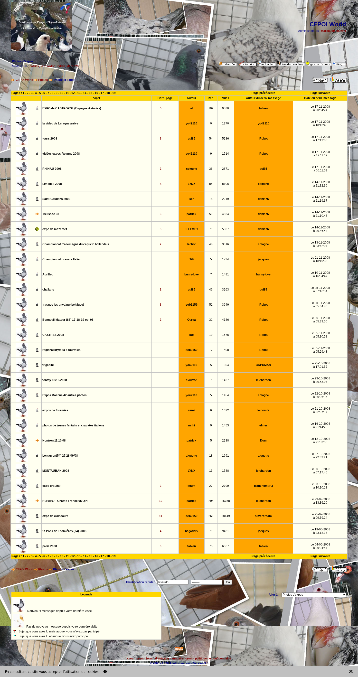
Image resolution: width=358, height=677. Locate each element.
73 (211, 546)
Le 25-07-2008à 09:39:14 (320, 516)
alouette (191, 380)
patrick (341, 31)
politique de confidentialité (213, 658)
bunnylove (191, 274)
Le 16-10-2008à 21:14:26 (320, 425)
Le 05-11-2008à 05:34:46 (320, 304)
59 (211, 214)
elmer (263, 425)
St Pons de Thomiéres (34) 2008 (64, 531)
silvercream (263, 516)
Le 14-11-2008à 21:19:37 (320, 199)
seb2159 (192, 304)
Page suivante (320, 93)
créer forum (135, 658)
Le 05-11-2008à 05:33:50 (320, 319)
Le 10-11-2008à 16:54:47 (320, 274)
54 (211, 138)
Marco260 (328, 31)
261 (211, 516)
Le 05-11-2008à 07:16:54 (320, 289)
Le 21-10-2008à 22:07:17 (320, 410)
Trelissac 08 (50, 214)
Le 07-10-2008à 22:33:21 (320, 455)
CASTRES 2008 (53, 335)
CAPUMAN (263, 365)
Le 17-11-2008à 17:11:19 (320, 153)
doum (191, 486)
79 (211, 531)
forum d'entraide (157, 658)
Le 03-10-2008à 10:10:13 (320, 485)
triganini (48, 365)
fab (191, 335)
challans (48, 289)
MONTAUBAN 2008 (55, 470)
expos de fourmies (55, 410)
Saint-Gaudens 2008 (56, 199)
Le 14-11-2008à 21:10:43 (320, 214)
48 (211, 244)
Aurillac (47, 274)
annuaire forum (182, 658)
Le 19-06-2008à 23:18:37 (320, 531)
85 (211, 184)
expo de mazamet (54, 229)
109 (211, 108)
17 (102, 93)
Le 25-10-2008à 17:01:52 (320, 365)
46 (211, 289)
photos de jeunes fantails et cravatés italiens (73, 425)
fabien (263, 108)
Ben (191, 199)
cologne (191, 168)
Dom (263, 440)
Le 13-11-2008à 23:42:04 (320, 244)
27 (211, 486)
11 (67, 93)
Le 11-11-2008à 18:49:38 (320, 259)
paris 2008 (49, 546)
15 (90, 93)
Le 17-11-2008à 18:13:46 (320, 123)
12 (73, 93)
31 (211, 319)
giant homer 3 (263, 486)
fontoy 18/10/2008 (54, 380)
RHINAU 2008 (52, 168)
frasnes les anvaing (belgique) (63, 304)
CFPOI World (24, 80)
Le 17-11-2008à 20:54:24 (320, 108)
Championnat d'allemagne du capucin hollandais (75, 244)
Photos (43, 80)
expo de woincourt (55, 516)
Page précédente (263, 93)
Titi (191, 259)
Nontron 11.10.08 (54, 440)
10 (61, 93)
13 (79, 93)
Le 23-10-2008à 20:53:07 (320, 380)
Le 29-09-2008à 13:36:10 (320, 501)
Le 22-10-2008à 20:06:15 (320, 395)
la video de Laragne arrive (60, 123)
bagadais (191, 531)
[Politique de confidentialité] (105, 671)
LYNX (191, 184)
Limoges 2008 (52, 184)
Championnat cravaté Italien (61, 259)
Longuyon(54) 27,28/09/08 (60, 455)
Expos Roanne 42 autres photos (64, 395)
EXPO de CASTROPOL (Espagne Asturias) (71, 108)
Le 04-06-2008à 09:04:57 (320, 546)
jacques (263, 259)
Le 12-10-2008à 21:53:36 (320, 440)
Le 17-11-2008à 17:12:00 (320, 138)
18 (108, 93)
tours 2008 (49, 138)
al (191, 108)
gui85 (191, 138)
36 (211, 168)
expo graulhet (51, 486)
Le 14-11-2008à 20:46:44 (320, 229)
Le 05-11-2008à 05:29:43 (320, 350)
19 (114, 93)
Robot (263, 138)
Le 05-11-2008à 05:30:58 (320, 334)
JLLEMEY (191, 229)
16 (96, 93)
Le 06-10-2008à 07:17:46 (320, 470)
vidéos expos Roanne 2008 (61, 153)
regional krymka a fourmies (61, 350)
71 (211, 229)
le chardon (48, 66)
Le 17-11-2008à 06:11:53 (320, 168)
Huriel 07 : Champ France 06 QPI (64, 501)
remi (191, 410)
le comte (263, 410)
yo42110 (191, 123)
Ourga (191, 319)
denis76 (263, 199)
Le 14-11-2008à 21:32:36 (320, 183)
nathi (191, 425)
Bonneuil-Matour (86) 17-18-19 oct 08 (68, 319)
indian (61, 66)
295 (211, 501)
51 (211, 304)
